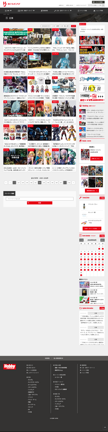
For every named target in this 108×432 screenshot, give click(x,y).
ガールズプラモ (32, 384)
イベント (30, 397)
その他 (30, 412)
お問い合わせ (69, 5)
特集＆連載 (58, 365)
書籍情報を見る (91, 190)
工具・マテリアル (33, 394)
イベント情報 (85, 370)
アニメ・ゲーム (32, 399)
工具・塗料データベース (88, 367)
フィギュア (31, 389)
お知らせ (61, 5)
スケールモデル (32, 387)
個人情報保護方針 (58, 358)
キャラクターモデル (33, 382)
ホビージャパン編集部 (61, 389)
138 (23, 182)
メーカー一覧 (58, 377)
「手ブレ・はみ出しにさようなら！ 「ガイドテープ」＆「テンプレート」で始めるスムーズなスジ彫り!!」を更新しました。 (92, 332)
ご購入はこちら (95, 158)
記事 (96, 313)
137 (18, 182)
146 (56, 182)
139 (27, 182)
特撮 (29, 402)
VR (29, 409)
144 (48, 182)
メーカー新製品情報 (60, 375)
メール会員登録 (32, 370)
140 (31, 182)
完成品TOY (31, 392)
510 (69, 182)
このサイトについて (81, 5)
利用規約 (47, 358)
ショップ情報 (85, 372)
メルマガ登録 (98, 2)
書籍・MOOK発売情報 (61, 367)
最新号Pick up (59, 370)
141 (35, 182)
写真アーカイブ (59, 382)
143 (44, 182)
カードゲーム (31, 404)
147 (61, 182)
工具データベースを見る (90, 228)
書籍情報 (84, 365)
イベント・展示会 (59, 384)
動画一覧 (57, 394)
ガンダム (30, 379)
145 (52, 182)
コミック (30, 407)
